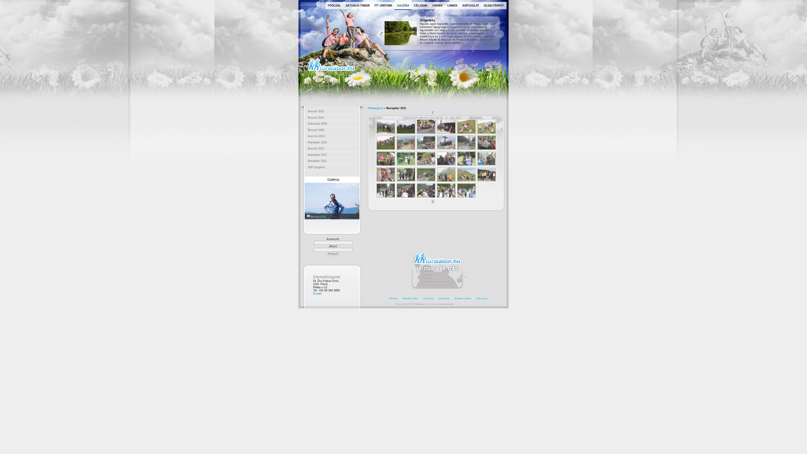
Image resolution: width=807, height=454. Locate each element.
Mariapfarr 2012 (317, 154)
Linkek (452, 5)
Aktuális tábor (410, 298)
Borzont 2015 (316, 111)
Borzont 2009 (316, 130)
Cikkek (437, 5)
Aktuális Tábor (358, 5)
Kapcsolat (470, 5)
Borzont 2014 (316, 117)
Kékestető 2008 (317, 123)
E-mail (317, 293)
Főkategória (375, 108)
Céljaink (420, 5)
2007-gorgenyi (316, 167)
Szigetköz (427, 20)
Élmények (444, 298)
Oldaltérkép (494, 5)
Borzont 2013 (316, 148)
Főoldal (334, 5)
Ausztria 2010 (316, 136)
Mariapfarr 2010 (317, 142)
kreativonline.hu (446, 304)
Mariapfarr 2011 (317, 160)
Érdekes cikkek (463, 298)
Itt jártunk (383, 5)
